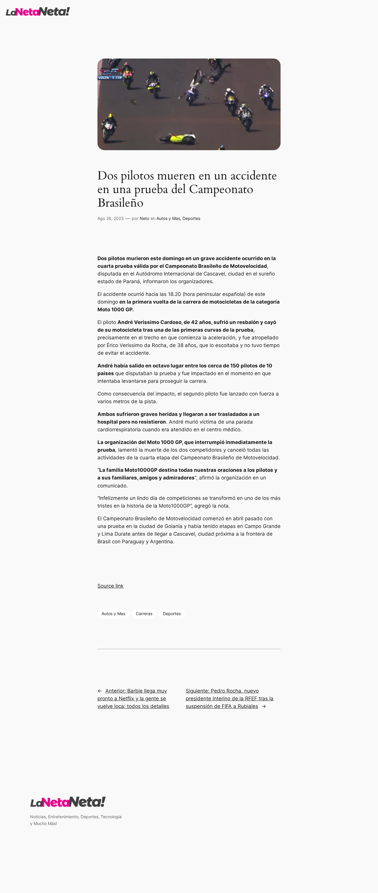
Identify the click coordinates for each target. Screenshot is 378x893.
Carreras (144, 613)
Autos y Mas (168, 218)
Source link (110, 586)
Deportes (191, 218)
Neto (144, 218)
